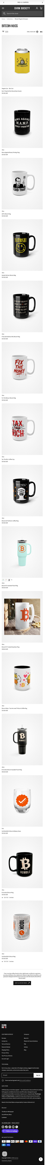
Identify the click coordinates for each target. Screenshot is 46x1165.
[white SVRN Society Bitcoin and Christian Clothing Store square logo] (4, 1026)
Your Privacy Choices (7, 1056)
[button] (4, 2)
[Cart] (41, 8)
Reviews (4, 1038)
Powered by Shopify (7, 1160)
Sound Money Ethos (7, 1114)
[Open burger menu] (3, 8)
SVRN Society (14, 1158)
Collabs (26, 1047)
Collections (10, 19)
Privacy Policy (5, 1053)
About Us (26, 1038)
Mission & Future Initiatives (31, 1041)
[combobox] (22, 13)
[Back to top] (41, 1159)
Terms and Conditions (25, 1080)
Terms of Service (6, 1044)
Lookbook (4, 1117)
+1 (11, 580)
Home (3, 19)
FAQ (25, 1044)
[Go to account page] (37, 8)
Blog (25, 1050)
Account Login (5, 1059)
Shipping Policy (5, 1050)
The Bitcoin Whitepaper (8, 1111)
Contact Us (4, 1041)
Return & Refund (6, 1047)
